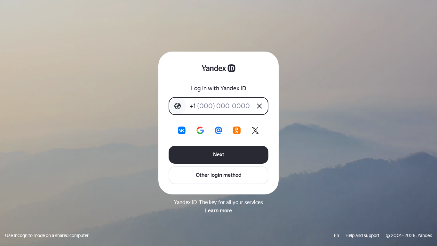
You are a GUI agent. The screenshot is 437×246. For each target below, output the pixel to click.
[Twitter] (255, 130)
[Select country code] (178, 106)
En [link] (336, 235)
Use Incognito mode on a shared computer (47, 235)
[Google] (200, 130)
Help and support (362, 235)
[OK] (237, 130)
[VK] (182, 130)
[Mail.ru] (218, 130)
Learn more (218, 211)
